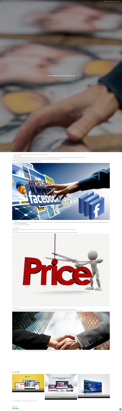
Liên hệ (118, 1)
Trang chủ (105, 1)
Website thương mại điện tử (23, 223)
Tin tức (115, 1)
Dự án (108, 1)
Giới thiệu (111, 1)
